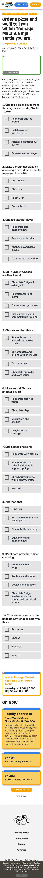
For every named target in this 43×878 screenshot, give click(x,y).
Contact (21, 844)
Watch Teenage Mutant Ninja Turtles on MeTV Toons (19, 681)
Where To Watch (23, 4)
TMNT (33, 14)
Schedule (37, 4)
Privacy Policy (21, 833)
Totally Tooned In (18, 714)
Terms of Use (21, 839)
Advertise (21, 850)
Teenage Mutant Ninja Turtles (15, 14)
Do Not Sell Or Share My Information (21, 860)
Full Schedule (20, 790)
